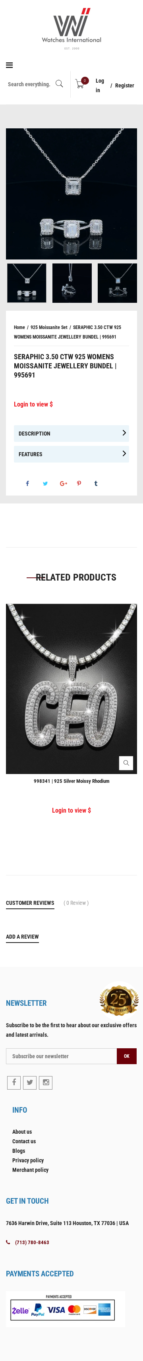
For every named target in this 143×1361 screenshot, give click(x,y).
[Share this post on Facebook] (34, 483)
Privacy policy (28, 1160)
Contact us (24, 1141)
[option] (71, 193)
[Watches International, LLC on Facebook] (14, 1083)
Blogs (18, 1151)
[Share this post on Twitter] (51, 483)
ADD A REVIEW (22, 936)
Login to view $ (33, 404)
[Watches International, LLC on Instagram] (45, 1083)
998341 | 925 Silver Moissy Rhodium (72, 781)
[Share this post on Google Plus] (68, 483)
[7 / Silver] (26, 283)
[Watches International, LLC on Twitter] (30, 1083)
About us (22, 1132)
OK (126, 1056)
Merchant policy (30, 1170)
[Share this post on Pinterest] (85, 483)
